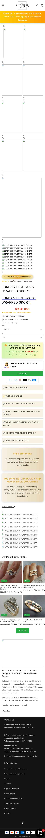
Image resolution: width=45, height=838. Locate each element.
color (3, 325)
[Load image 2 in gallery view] (17, 248)
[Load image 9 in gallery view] (17, 269)
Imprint (7, 779)
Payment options (10, 808)
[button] (2, 5)
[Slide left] (2, 242)
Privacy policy (9, 793)
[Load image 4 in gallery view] (17, 254)
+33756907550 (26, 741)
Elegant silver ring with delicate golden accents (33, 586)
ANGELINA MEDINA (23, 836)
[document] (22, 531)
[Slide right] (2, 272)
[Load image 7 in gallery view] (17, 263)
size (3, 333)
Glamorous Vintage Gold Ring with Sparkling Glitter (10, 620)
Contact (7, 813)
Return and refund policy (13, 798)
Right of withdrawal (11, 789)
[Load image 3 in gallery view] (17, 251)
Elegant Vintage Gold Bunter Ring (32, 620)
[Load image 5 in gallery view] (17, 257)
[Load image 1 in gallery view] (17, 245)
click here (20, 738)
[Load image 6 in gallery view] (17, 260)
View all (22, 631)
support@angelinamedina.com (23, 735)
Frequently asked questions (14, 774)
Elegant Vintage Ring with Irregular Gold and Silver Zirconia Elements (11, 587)
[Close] (2, 512)
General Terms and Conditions (15, 769)
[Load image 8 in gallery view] (17, 266)
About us (7, 784)
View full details (8, 506)
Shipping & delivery (11, 803)
